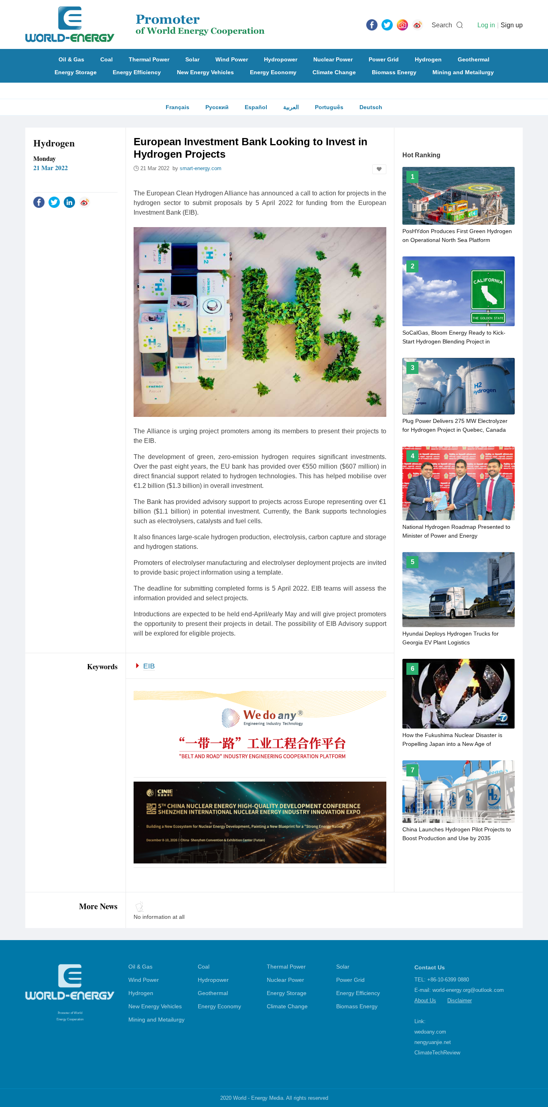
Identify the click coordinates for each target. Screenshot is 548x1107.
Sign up (512, 25)
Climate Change (334, 72)
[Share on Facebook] (39, 202)
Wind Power (231, 59)
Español (256, 107)
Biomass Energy (394, 72)
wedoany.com (430, 1032)
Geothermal (473, 59)
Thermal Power (149, 59)
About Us (425, 1000)
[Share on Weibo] (84, 202)
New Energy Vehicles (205, 72)
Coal (106, 59)
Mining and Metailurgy (463, 72)
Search (442, 25)
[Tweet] (387, 24)
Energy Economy (273, 72)
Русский (217, 107)
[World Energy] (145, 24)
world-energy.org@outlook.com (468, 990)
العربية (291, 107)
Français (177, 107)
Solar (192, 59)
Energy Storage (76, 72)
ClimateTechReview (437, 1053)
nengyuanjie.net (432, 1042)
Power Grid (384, 59)
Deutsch (370, 107)
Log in (486, 25)
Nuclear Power (333, 59)
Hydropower (280, 59)
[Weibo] (417, 24)
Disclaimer (459, 1000)
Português (329, 107)
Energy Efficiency (137, 72)
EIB (149, 666)
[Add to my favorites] (379, 169)
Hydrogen (428, 59)
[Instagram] (402, 24)
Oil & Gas (71, 59)
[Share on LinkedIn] (69, 202)
